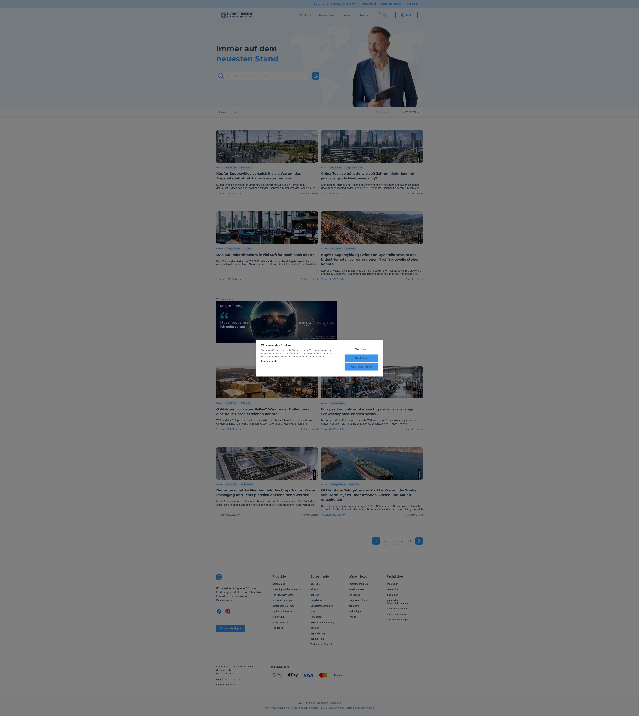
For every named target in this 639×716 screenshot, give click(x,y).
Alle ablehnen (361, 358)
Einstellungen (361, 349)
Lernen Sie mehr (269, 361)
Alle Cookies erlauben (361, 367)
